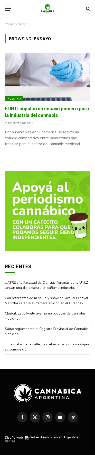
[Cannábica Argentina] (47, 8)
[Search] (87, 8)
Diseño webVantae (14, 439)
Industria (14, 98)
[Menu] (8, 8)
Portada (10, 23)
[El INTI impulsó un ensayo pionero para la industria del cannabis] (47, 77)
